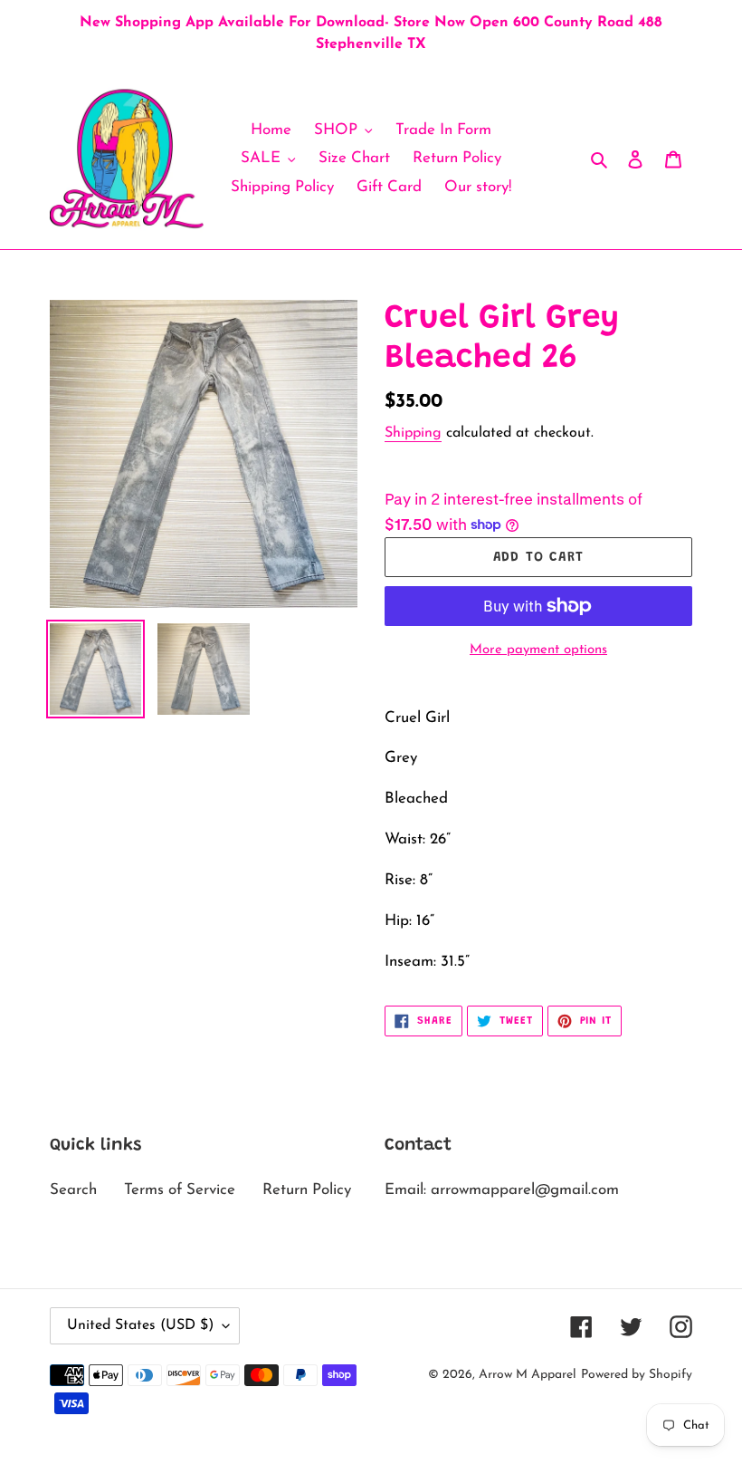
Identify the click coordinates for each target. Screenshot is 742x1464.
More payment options (538, 650)
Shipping (413, 433)
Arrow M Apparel (527, 1375)
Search (73, 1190)
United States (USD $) (140, 1325)
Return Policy (306, 1190)
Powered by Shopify (636, 1375)
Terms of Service (179, 1190)
